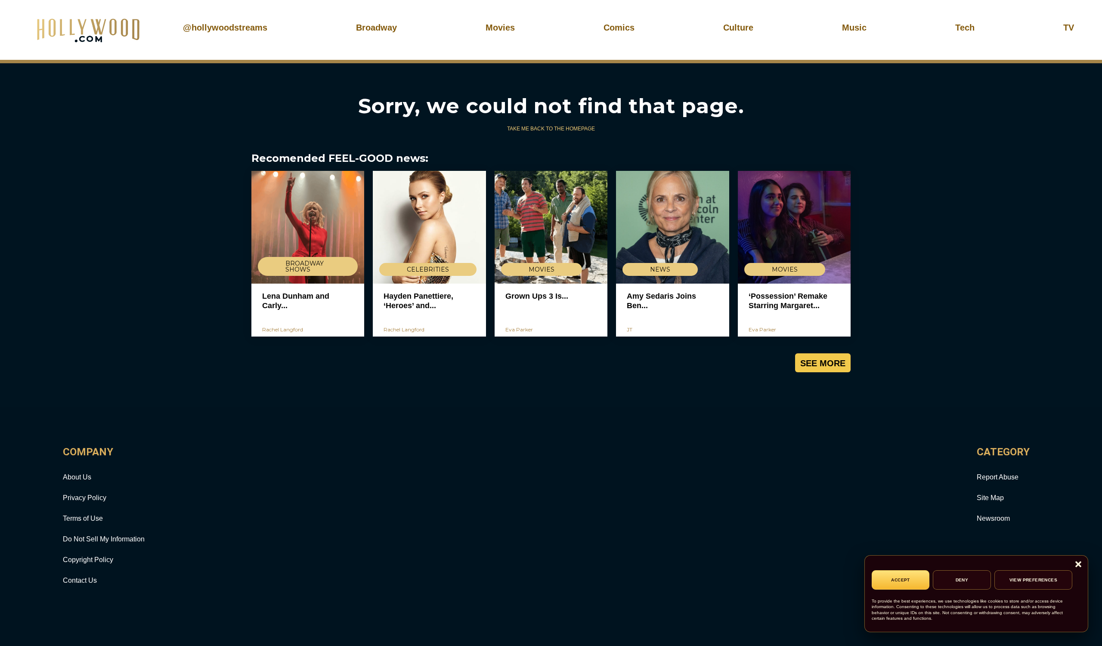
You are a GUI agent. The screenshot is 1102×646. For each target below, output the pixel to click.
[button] (1078, 565)
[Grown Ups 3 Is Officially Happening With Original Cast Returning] (551, 227)
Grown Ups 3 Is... (536, 296)
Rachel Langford (282, 329)
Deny (962, 580)
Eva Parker (519, 329)
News (660, 269)
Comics (619, 27)
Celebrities (428, 269)
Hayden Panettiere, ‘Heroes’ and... (418, 301)
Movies (500, 27)
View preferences (1033, 580)
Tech (965, 27)
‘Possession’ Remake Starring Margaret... (788, 301)
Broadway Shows (304, 266)
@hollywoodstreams (225, 27)
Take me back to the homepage (551, 129)
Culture (738, 27)
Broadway (376, 27)
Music (854, 27)
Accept (900, 580)
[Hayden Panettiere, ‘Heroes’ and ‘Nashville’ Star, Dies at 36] (429, 227)
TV (1068, 27)
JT (629, 329)
